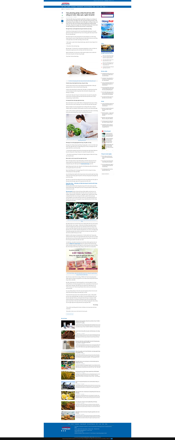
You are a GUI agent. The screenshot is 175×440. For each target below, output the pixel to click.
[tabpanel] (107, 141)
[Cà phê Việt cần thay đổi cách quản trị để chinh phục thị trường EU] (68, 335)
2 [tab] (108, 150)
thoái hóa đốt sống (85, 163)
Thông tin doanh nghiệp (106, 154)
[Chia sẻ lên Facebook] (62, 13)
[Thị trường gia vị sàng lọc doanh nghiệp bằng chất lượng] (68, 405)
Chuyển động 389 (80, 6)
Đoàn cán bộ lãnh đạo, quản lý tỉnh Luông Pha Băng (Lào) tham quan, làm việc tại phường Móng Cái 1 (108, 88)
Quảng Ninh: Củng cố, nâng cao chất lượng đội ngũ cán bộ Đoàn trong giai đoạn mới (107, 125)
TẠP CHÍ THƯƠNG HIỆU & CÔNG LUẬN (87, 437)
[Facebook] (61, 430)
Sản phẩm (83, 323)
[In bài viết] (62, 15)
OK (111, 438)
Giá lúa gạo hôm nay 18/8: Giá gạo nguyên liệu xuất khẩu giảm (87, 371)
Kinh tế (68, 6)
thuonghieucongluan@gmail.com (81, 430)
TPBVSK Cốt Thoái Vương (74, 243)
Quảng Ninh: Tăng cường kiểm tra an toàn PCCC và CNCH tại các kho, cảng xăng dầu (107, 79)
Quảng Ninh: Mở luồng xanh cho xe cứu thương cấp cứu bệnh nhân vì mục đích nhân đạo (108, 74)
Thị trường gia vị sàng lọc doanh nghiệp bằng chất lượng (86, 401)
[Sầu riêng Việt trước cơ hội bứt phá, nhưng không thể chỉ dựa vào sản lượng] (68, 395)
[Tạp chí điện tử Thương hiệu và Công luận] (66, 427)
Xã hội (101, 6)
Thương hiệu (73, 6)
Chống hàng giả (107, 131)
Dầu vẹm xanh (69, 191)
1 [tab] (106, 150)
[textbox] (107, 15)
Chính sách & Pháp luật (88, 6)
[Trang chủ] (62, 6)
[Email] (65, 430)
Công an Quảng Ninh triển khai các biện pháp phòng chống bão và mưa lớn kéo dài (108, 83)
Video (102, 43)
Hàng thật (95, 0)
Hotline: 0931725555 (100, 0)
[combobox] (107, 16)
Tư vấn (97, 6)
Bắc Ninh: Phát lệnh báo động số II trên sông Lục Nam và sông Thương (107, 109)
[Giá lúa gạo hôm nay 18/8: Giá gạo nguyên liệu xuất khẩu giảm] (68, 375)
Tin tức (65, 6)
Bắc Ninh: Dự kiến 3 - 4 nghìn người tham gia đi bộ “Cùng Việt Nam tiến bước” (108, 114)
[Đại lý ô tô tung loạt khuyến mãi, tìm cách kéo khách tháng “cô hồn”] (68, 385)
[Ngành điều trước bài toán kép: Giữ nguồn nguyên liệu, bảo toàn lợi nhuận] (68, 415)
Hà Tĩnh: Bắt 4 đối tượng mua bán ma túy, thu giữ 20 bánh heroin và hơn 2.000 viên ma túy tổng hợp (107, 93)
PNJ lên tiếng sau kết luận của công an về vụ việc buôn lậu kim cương (107, 157)
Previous (102, 150)
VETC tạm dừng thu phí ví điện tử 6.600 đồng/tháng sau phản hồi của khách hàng (107, 165)
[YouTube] (63, 430)
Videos (104, 6)
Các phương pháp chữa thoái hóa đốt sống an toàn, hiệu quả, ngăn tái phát (80, 14)
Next (112, 150)
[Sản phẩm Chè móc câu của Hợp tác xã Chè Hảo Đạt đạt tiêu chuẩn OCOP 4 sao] (68, 365)
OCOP (94, 6)
